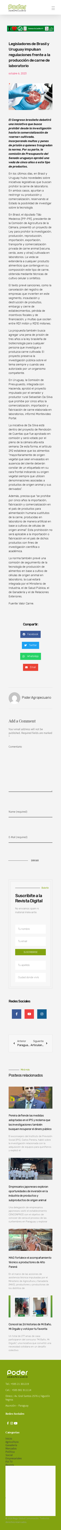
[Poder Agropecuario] (18, 8)
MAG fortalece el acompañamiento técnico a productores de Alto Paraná (30, 1262)
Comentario (15, 746)
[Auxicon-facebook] (7, 1423)
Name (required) (18, 811)
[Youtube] (15, 1423)
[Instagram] (11, 1423)
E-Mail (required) (18, 837)
